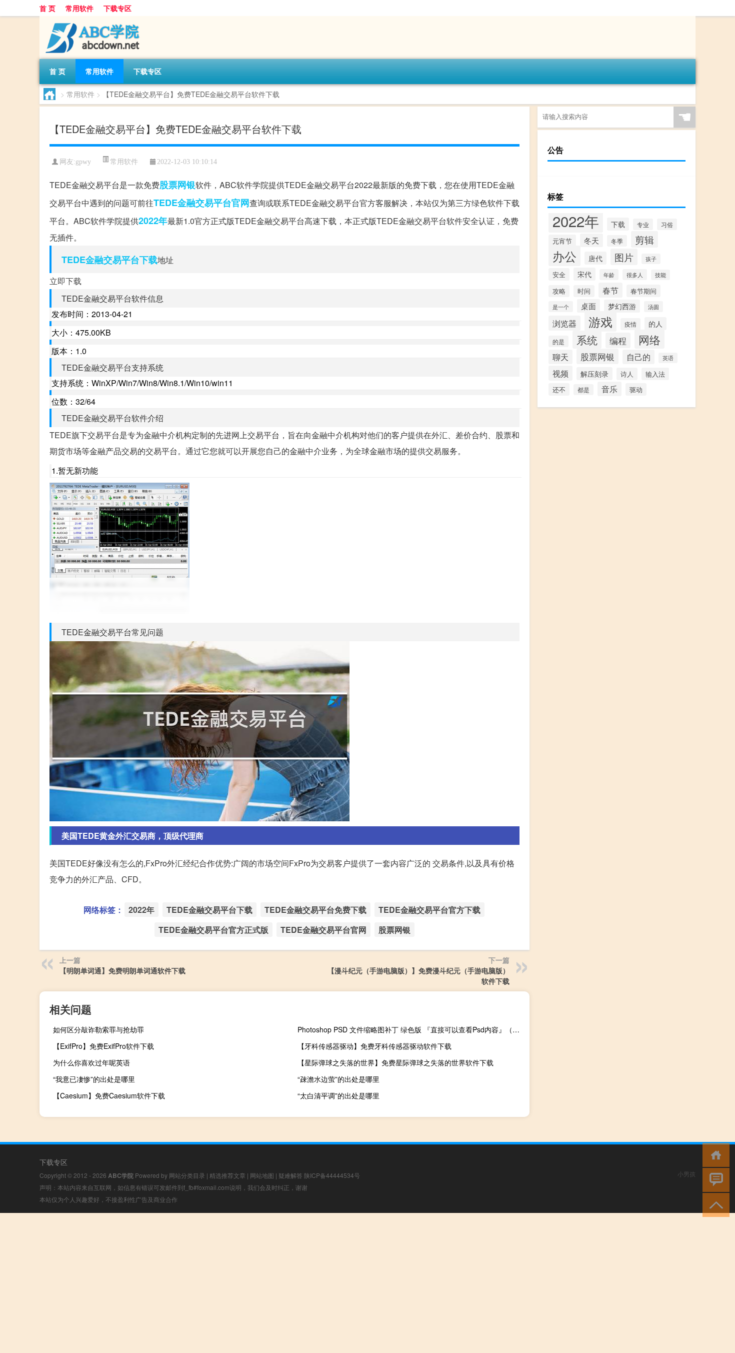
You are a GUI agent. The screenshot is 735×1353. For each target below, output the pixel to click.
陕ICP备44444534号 (332, 1175)
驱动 (636, 389)
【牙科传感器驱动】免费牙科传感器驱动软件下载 (375, 1046)
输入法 (655, 374)
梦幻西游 (622, 306)
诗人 (627, 374)
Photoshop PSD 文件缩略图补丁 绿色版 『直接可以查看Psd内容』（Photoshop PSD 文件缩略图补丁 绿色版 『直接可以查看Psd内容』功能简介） (412, 1029)
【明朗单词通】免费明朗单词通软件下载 (123, 970)
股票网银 (178, 184)
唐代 (595, 258)
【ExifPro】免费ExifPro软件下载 (103, 1046)
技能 (660, 275)
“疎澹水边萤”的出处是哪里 (339, 1079)
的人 (655, 324)
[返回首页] (713, 1154)
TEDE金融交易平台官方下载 (429, 909)
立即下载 (66, 281)
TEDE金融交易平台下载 (110, 259)
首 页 (48, 8)
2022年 (153, 220)
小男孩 (687, 1173)
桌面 (588, 306)
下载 (618, 224)
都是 (584, 390)
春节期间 (643, 291)
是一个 (560, 307)
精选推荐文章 (228, 1175)
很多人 (634, 275)
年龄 (609, 275)
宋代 (585, 274)
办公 (564, 256)
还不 (559, 389)
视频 (560, 373)
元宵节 (562, 241)
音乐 (610, 389)
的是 (558, 341)
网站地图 (262, 1175)
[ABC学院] (92, 20)
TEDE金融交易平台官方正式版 (213, 929)
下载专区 (118, 8)
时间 (584, 291)
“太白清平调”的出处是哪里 (339, 1095)
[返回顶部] (713, 1204)
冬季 (617, 241)
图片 (624, 257)
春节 (610, 290)
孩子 (651, 259)
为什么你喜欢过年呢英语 (91, 1062)
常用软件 (80, 8)
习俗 (667, 224)
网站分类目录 (187, 1175)
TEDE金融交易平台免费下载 (315, 909)
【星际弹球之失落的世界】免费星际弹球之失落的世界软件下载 (396, 1062)
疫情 (630, 324)
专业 (643, 224)
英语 (668, 358)
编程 (618, 340)
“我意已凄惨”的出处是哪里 (94, 1079)
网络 (649, 339)
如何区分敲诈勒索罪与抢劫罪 (98, 1029)
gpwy (83, 162)
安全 (559, 274)
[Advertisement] (300, 1283)
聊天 (560, 357)
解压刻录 (594, 374)
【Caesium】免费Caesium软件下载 (109, 1095)
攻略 (559, 291)
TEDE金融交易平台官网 (202, 202)
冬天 (591, 240)
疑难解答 (290, 1175)
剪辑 (644, 239)
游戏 (600, 321)
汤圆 (653, 307)
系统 (587, 339)
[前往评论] (713, 1179)
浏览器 (564, 323)
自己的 (638, 357)
